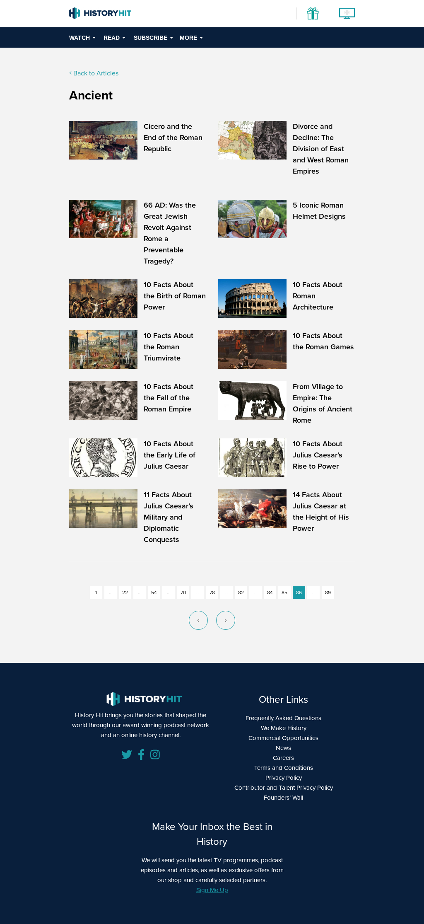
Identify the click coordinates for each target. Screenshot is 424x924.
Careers (283, 757)
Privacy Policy (283, 777)
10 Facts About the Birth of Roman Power (175, 295)
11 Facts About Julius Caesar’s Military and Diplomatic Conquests (168, 517)
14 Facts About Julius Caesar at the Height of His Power (321, 511)
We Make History (283, 728)
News (283, 747)
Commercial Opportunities (283, 738)
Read (112, 37)
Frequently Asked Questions (283, 718)
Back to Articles (95, 73)
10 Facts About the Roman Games (323, 341)
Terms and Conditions (283, 767)
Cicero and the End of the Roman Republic (173, 137)
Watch (79, 37)
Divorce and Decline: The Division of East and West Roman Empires (321, 149)
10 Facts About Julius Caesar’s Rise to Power (317, 455)
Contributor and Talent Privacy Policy (283, 787)
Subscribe (150, 37)
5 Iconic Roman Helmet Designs (319, 211)
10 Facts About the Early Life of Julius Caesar (169, 455)
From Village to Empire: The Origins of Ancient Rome (322, 403)
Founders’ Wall (283, 797)
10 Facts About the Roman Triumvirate (168, 346)
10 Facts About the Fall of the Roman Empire (168, 397)
